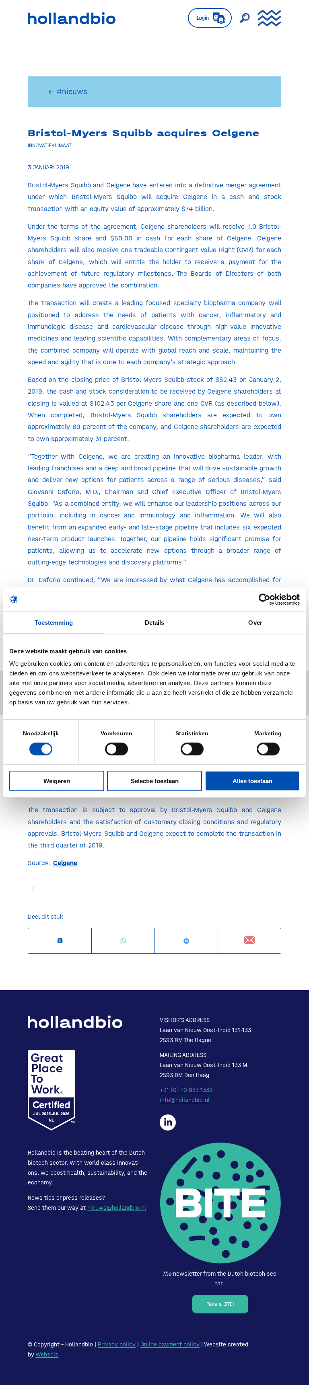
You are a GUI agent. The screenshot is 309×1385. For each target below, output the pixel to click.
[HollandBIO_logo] (71, 18)
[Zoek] (240, 18)
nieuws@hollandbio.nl (116, 1207)
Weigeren (56, 781)
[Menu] (265, 18)
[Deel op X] (59, 941)
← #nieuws (67, 91)
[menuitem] (206, 18)
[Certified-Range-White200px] (51, 1090)
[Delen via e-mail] (249, 940)
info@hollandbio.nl (185, 1100)
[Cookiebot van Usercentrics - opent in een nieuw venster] (264, 599)
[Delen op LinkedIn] (186, 941)
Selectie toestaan (155, 781)
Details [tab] (155, 622)
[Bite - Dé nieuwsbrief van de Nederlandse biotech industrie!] (220, 1203)
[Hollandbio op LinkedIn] (168, 1122)
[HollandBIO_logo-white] (75, 1022)
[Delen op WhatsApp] (123, 941)
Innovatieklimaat (50, 145)
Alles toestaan (252, 781)
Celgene (65, 863)
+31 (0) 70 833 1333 (186, 1090)
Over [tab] (255, 622)
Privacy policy (117, 1344)
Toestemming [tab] (54, 622)
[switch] (116, 749)
